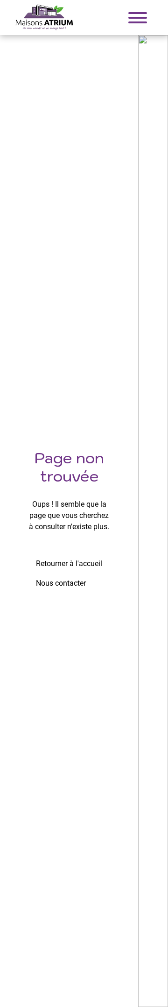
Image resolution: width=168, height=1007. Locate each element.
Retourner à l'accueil (69, 563)
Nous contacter (61, 583)
